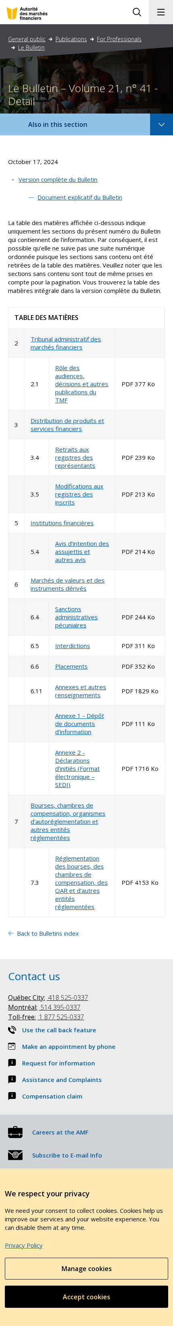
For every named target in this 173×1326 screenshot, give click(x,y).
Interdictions (72, 646)
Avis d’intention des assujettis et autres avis (82, 551)
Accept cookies (86, 1296)
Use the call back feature (59, 1030)
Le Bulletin (31, 47)
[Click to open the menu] (161, 12)
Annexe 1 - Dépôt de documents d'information (79, 723)
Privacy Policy (24, 1245)
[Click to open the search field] (137, 12)
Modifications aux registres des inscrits (79, 494)
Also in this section (65, 127)
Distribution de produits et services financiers (67, 425)
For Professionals (119, 39)
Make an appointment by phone (68, 1046)
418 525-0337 (48, 997)
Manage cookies (87, 1268)
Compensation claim (52, 1096)
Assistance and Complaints (62, 1080)
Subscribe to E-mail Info (67, 1155)
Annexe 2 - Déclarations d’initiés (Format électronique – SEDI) (77, 768)
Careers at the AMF (60, 1132)
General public (26, 39)
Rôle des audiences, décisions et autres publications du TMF (81, 384)
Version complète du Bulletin (58, 179)
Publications (71, 39)
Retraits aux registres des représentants (75, 457)
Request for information (58, 1063)
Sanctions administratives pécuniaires (76, 617)
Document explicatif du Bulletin (79, 197)
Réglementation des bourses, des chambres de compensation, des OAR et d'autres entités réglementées (81, 882)
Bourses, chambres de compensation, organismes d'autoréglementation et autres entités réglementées (68, 821)
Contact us (34, 976)
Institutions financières (62, 523)
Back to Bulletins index (48, 933)
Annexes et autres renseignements (80, 691)
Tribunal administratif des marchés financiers (66, 343)
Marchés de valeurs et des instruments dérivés (68, 584)
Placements (71, 666)
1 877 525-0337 (46, 1016)
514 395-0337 (44, 1007)
